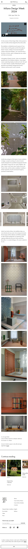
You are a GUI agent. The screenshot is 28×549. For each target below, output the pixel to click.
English (15, 512)
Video (3, 516)
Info (25, 541)
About (15, 501)
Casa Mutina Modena (19, 506)
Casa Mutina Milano (18, 503)
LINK (8, 448)
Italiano (15, 514)
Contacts (16, 508)
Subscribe (23, 526)
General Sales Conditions (7, 512)
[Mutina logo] (8, 503)
